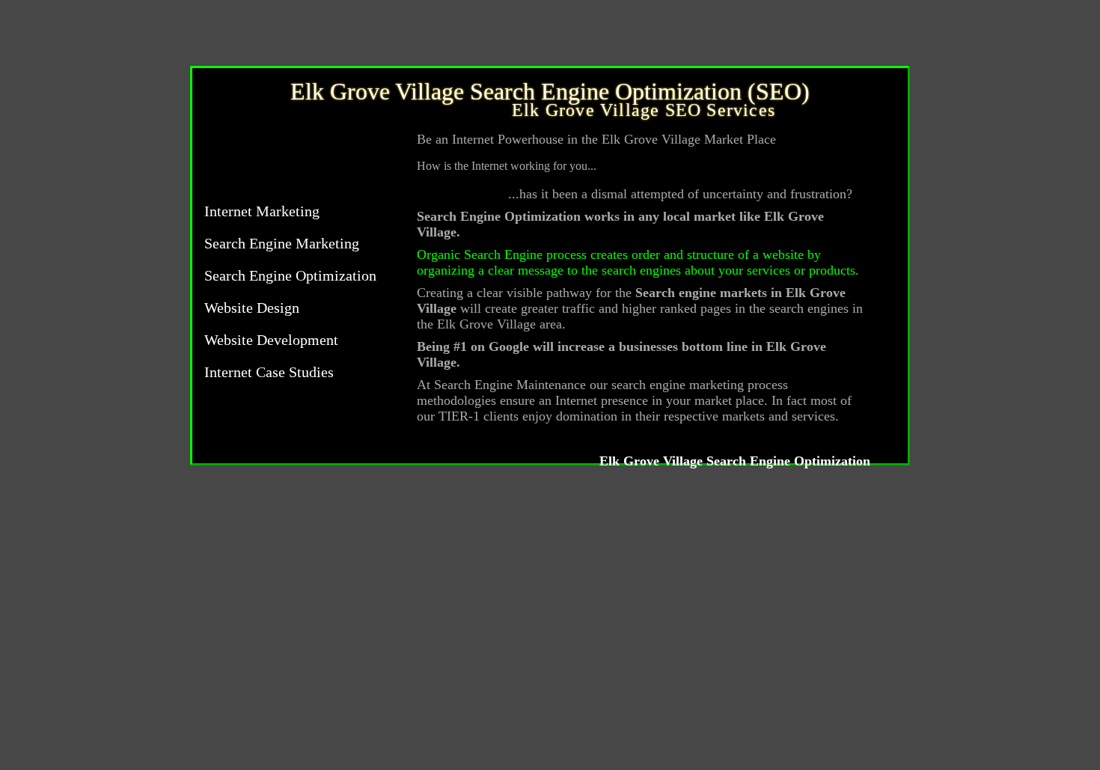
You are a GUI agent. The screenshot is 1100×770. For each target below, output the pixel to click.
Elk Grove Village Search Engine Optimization (734, 460)
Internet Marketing (262, 211)
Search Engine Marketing (281, 243)
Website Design (251, 307)
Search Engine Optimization (290, 275)
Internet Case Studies (269, 372)
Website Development (271, 339)
